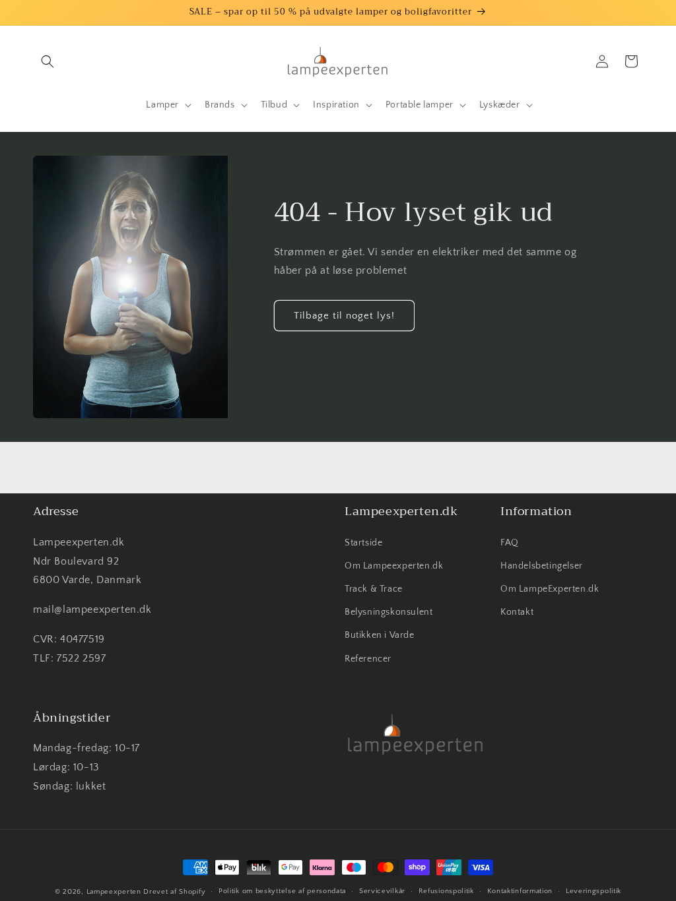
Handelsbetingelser (541, 566)
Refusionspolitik (446, 891)
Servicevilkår (382, 891)
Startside (363, 543)
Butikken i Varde (380, 635)
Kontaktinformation (520, 891)
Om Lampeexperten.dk (394, 566)
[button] (47, 61)
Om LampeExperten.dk (549, 589)
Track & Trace (374, 589)
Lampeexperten (113, 892)
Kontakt (516, 612)
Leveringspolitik (593, 891)
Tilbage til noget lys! (344, 315)
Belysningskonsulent (388, 612)
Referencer (368, 659)
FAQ (509, 543)
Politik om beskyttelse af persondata (282, 891)
